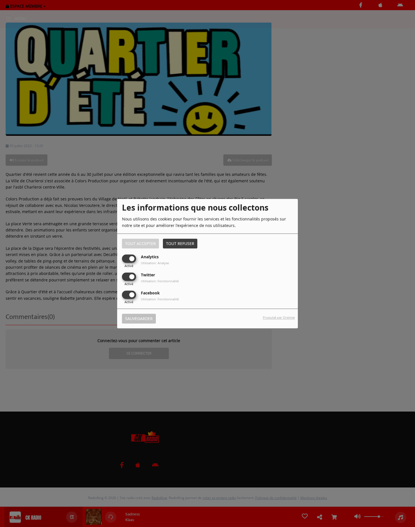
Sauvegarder (139, 318)
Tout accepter (140, 243)
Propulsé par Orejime (279, 317)
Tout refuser (180, 243)
